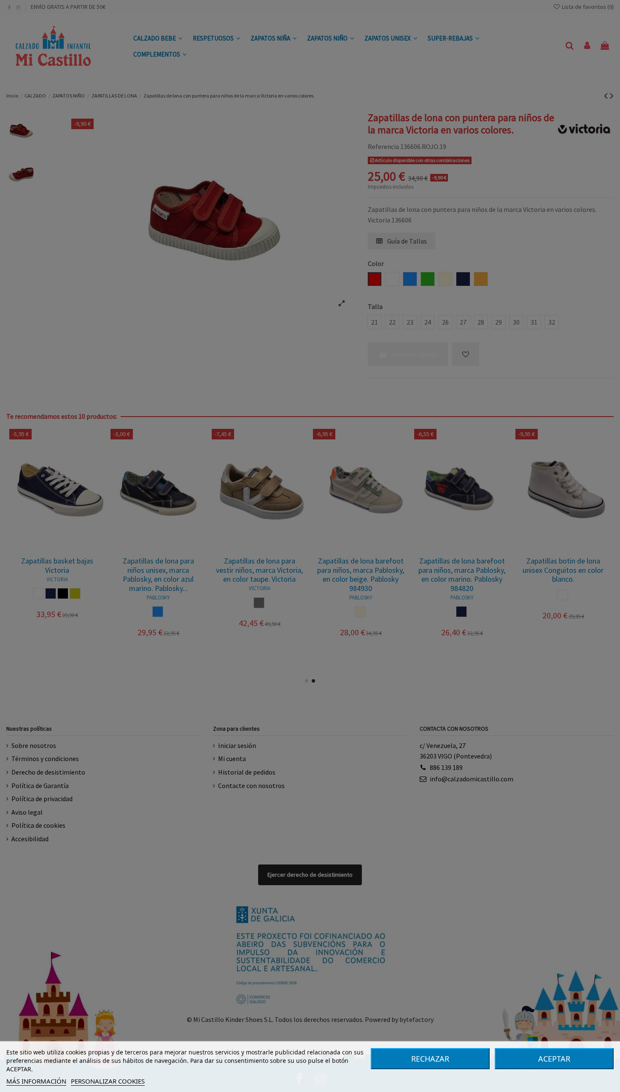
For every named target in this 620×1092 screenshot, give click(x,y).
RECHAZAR (430, 1059)
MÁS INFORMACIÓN (36, 1081)
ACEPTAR (554, 1059)
